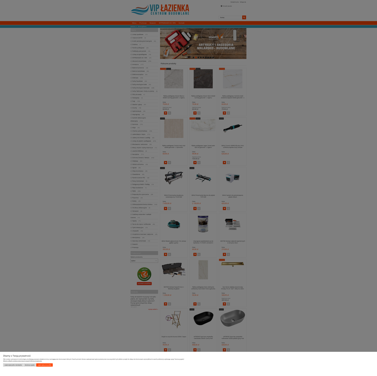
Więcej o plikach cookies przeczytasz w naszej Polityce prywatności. (22, 361)
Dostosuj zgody (30, 365)
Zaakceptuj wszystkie (44, 365)
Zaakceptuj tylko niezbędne (13, 365)
